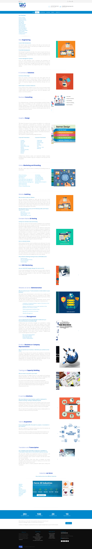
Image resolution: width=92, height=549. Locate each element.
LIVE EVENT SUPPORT (27, 336)
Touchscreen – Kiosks (40, 147)
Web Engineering (21, 22)
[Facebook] (67, 1)
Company (37, 533)
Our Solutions (38, 535)
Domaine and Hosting (22, 24)
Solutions (48, 12)
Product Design (39, 141)
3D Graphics (22, 140)
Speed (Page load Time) (26, 215)
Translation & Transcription (23, 32)
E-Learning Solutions (22, 33)
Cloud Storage (24, 262)
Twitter (63, 541)
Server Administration (22, 26)
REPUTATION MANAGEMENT (29, 334)
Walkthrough (39, 148)
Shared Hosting (24, 258)
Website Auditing (21, 23)
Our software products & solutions (38, 540)
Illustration (22, 147)
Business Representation (22, 29)
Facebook (61, 541)
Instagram (65, 541)
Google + (68, 541)
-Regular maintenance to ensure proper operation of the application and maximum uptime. (35, 307)
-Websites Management (28, 313)
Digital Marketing (51, 535)
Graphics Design (21, 21)
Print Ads (38, 143)
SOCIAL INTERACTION (27, 337)
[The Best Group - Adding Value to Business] (22, 5)
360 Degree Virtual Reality (25, 149)
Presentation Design (40, 142)
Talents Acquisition (22, 31)
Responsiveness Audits (25, 213)
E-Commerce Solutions (22, 18)
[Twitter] (69, 1)
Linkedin (66, 541)
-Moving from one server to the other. (31, 311)
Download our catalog (38, 538)
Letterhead (22, 148)
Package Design (39, 140)
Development (23, 150)
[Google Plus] (72, 1)
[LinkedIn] (71, 1)
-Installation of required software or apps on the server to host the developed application (36, 304)
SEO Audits (23, 211)
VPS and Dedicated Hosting (26, 259)
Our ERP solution (37, 539)
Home (33, 12)
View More (20, 539)
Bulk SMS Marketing (22, 25)
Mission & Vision (37, 534)
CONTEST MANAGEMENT (28, 338)
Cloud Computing (24, 260)
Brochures (22, 143)
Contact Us (58, 12)
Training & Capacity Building (23, 30)
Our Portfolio (42, 12)
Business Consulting (22, 17)
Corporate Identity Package (25, 146)
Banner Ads (22, 142)
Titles (38, 146)
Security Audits (24, 214)
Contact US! (68, 523)
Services (37, 12)
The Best (52, 12)
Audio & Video (23, 141)
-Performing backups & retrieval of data (31, 309)
